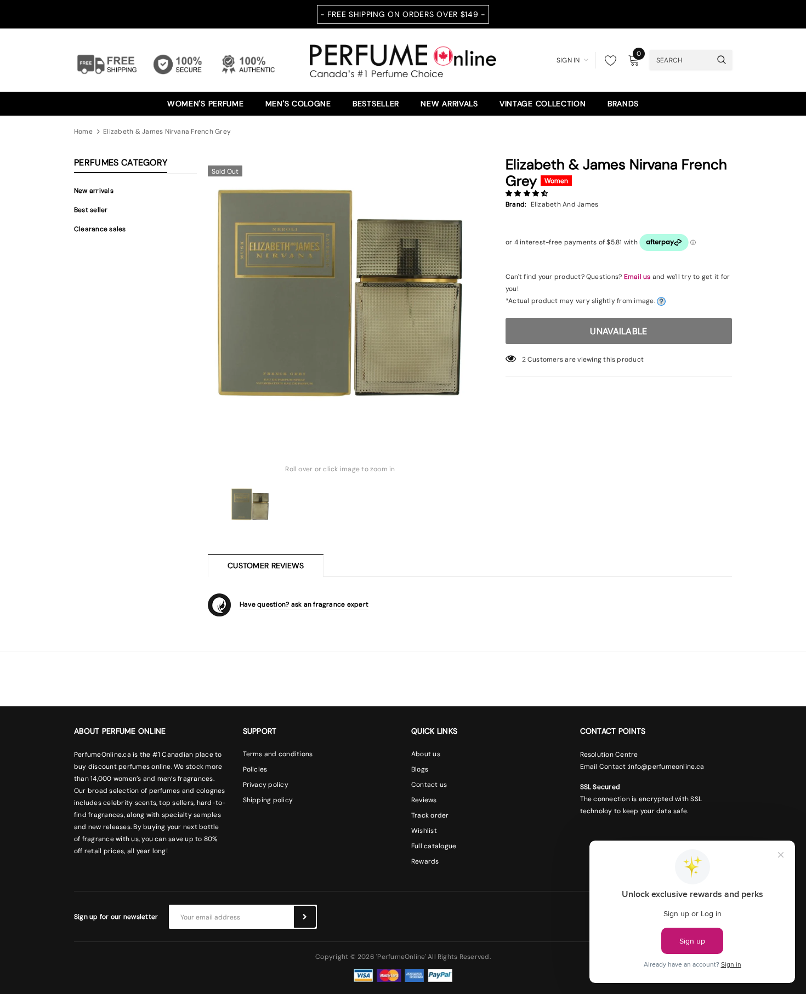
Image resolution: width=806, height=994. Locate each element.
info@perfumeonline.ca (666, 766)
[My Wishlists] (607, 60)
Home (83, 131)
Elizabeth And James (565, 204)
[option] (340, 292)
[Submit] (305, 917)
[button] (528, 193)
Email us (637, 276)
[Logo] (403, 59)
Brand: (516, 204)
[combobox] (680, 60)
